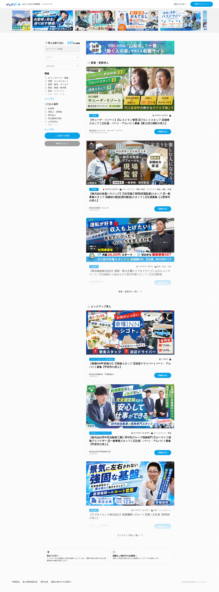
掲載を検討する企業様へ (61, 582)
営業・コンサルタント (58, 81)
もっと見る (49, 99)
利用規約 (16, 582)
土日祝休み (53, 122)
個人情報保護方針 (30, 582)
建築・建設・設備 (56, 94)
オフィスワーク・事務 (58, 78)
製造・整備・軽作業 (57, 88)
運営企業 (44, 582)
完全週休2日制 (54, 118)
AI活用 (51, 108)
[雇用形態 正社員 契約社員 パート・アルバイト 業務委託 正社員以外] (62, 66)
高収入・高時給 (55, 112)
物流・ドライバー (56, 91)
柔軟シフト (53, 125)
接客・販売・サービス (58, 84)
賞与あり (52, 115)
